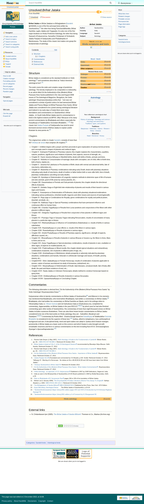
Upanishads (85, 65)
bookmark (107, 12)
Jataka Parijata (43, 125)
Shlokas (35, 143)
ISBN (40, 342)
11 (81, 306)
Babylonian (84, 128)
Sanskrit (69, 23)
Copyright (42, 501)
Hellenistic (93, 128)
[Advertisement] (12, 159)
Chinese (98, 131)
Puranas (84, 77)
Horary (102, 136)
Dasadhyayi (87, 316)
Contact (50, 501)
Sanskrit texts (41, 443)
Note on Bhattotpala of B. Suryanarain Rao (48, 378)
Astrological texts (54, 443)
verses (42, 143)
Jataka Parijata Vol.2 (41, 358)
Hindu (92, 131)
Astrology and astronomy (95, 121)
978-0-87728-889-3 (49, 342)
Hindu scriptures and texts (95, 44)
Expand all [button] (6, 116)
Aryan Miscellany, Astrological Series (46, 387)
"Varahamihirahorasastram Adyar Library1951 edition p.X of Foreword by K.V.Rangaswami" (64, 394)
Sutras (93, 84)
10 (79, 306)
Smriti (98, 59)
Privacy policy (7, 501)
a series (97, 41)
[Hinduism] (95, 51)
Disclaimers (32, 501)
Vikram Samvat (51, 304)
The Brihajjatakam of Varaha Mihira (46, 385)
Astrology (95, 97)
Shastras (84, 84)
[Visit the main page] (13, 16)
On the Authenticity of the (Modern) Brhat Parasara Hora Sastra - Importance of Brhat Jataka (65, 353)
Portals (12, 27)
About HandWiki (20, 501)
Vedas (83, 62)
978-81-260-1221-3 (55, 383)
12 (38, 316)
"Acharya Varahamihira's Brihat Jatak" (46, 365)
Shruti (93, 59)
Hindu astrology (70, 399)
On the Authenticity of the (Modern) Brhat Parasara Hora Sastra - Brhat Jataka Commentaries (65, 367)
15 (55, 328)
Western (106, 128)
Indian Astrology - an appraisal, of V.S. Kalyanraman (51, 371)
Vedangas (84, 74)
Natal (88, 136)
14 (71, 318)
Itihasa (83, 81)
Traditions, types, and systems (95, 123)
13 (40, 316)
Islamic (100, 128)
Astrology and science (102, 119)
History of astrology (87, 119)
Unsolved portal (13, 7)
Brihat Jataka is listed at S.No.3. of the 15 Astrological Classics (55, 344)
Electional (95, 136)
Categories (30, 443)
